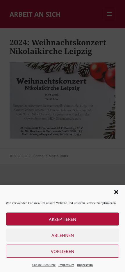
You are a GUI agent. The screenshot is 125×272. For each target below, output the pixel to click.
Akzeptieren (62, 219)
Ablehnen (62, 235)
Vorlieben (62, 251)
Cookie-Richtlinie (44, 265)
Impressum (66, 265)
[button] (116, 192)
